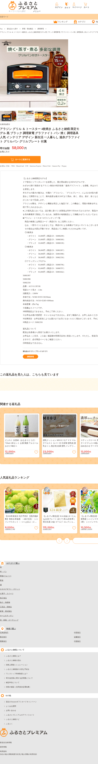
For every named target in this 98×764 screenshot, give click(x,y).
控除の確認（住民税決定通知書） (18, 687)
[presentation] (3, 72)
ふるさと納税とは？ (13, 656)
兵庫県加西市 (5, 124)
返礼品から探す (12, 29)
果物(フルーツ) (5, 576)
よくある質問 (11, 706)
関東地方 (3, 641)
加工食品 (3, 598)
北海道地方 (4, 632)
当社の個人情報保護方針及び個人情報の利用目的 (18, 754)
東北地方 (3, 637)
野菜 (1, 580)
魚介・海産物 (5, 602)
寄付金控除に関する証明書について (19, 678)
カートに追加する (22, 159)
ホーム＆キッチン (6, 616)
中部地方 (77, 632)
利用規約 (3, 751)
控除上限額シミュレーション (17, 665)
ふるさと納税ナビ (12, 719)
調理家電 (41, 29)
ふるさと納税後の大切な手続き (17, 669)
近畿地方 (77, 637)
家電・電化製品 (27, 29)
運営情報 (3, 747)
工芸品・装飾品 (6, 607)
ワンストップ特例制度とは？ (17, 674)
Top (1, 29)
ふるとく (9, 724)
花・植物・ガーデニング (9, 620)
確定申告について (12, 682)
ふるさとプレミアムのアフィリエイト (20, 715)
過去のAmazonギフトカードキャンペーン (21, 702)
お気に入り (5, 152)
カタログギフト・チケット (10, 589)
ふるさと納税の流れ (13, 660)
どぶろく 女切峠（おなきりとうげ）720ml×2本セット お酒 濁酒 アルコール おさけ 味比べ (21, 443)
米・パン (3, 571)
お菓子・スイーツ (6, 593)
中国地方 (77, 641)
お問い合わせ (11, 710)
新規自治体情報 (6, 742)
